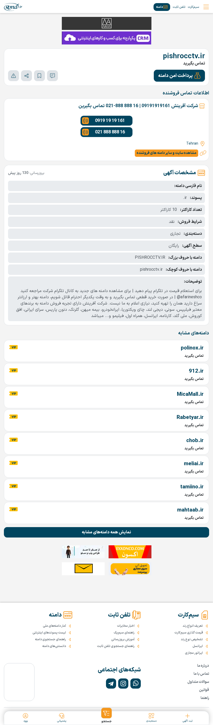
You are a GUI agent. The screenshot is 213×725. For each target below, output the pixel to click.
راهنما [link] (205, 698)
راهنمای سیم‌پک (124, 632)
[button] (179, 76)
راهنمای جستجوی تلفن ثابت (116, 646)
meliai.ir (194, 464)
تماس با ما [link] (201, 674)
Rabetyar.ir (190, 418)
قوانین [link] (204, 690)
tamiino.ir (192, 487)
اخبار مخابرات (126, 626)
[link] (13, 7)
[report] (13, 75)
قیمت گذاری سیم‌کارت (189, 632)
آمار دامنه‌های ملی (54, 626)
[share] (26, 75)
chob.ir (195, 441)
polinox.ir (192, 348)
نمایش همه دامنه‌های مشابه (106, 532)
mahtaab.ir (190, 510)
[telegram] (111, 683)
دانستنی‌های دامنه (54, 646)
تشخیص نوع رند (192, 639)
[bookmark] (39, 75)
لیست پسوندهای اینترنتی (49, 632)
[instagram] (123, 683)
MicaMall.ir (190, 394)
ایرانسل (197, 646)
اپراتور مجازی (194, 653)
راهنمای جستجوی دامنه (50, 639)
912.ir (196, 371)
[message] (52, 75)
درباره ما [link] (203, 666)
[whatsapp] (135, 683)
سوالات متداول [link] (198, 682)
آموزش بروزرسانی (123, 639)
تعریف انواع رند (193, 626)
